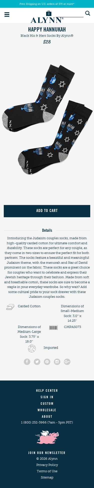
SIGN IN (47, 397)
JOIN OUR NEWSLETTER (47, 453)
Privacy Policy (47, 465)
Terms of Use (47, 471)
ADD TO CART (47, 211)
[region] (47, 120)
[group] (47, 120)
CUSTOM (47, 404)
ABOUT (47, 417)
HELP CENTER (47, 391)
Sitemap (47, 477)
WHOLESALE (47, 410)
